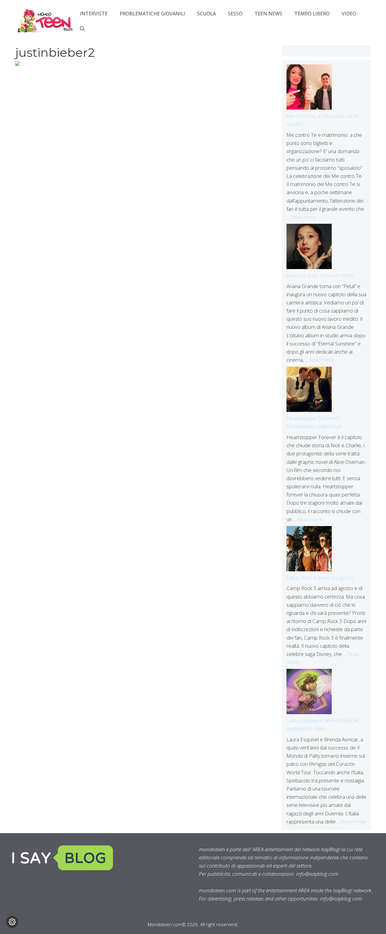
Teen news (268, 13)
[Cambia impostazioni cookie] (12, 922)
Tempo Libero (312, 13)
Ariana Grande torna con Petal (319, 275)
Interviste (94, 13)
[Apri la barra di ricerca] (82, 28)
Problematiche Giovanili (152, 13)
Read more (303, 216)
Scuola (206, 13)
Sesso (235, 13)
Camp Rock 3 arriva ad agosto (319, 577)
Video (349, 13)
